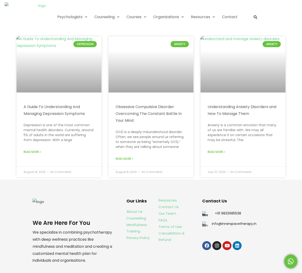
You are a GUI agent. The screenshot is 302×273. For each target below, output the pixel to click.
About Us (134, 211)
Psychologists (70, 17)
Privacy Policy (138, 237)
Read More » (32, 152)
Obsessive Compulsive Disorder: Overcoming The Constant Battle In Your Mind (149, 113)
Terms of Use (170, 226)
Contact (230, 17)
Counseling (104, 17)
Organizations (166, 17)
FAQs (163, 220)
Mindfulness (136, 224)
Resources (200, 17)
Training (133, 231)
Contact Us (169, 206)
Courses (134, 17)
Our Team (167, 213)
